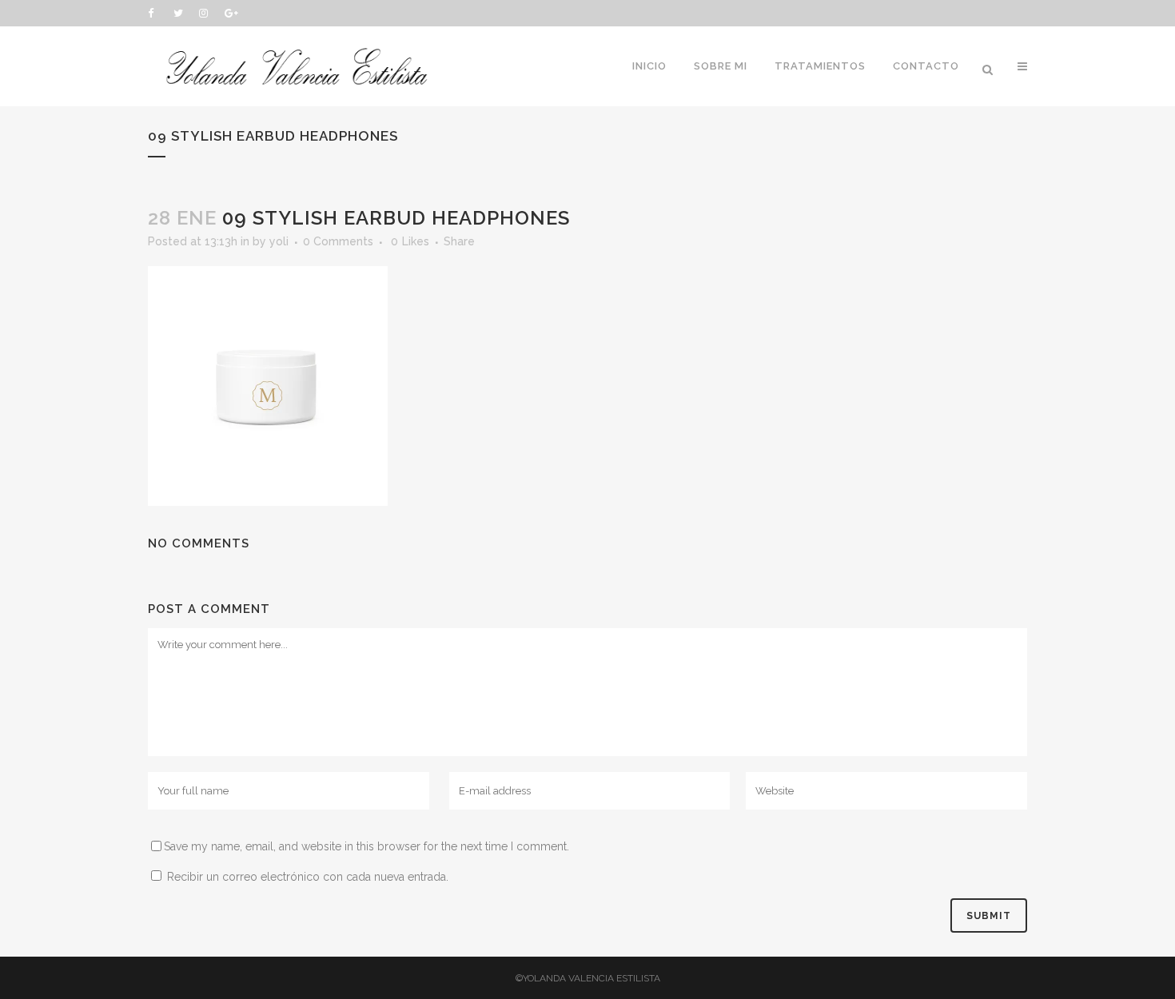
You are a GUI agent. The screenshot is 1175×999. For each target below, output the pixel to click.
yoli (279, 241)
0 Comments (338, 241)
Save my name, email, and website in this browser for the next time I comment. (366, 846)
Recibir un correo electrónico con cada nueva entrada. (307, 876)
